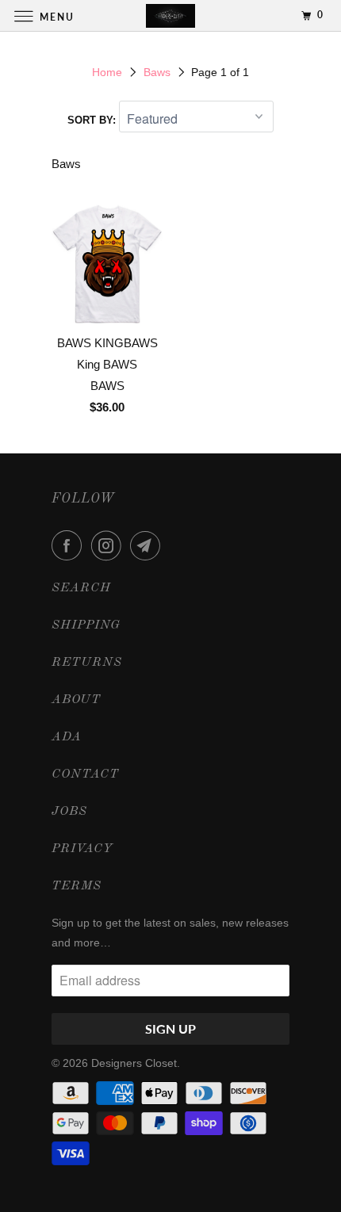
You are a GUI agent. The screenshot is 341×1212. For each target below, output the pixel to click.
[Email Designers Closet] (148, 545)
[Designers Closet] (171, 15)
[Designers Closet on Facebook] (70, 545)
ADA (67, 737)
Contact (85, 774)
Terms (77, 886)
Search (81, 588)
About (76, 700)
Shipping (86, 625)
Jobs (69, 811)
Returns (87, 662)
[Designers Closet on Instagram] (109, 545)
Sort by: (93, 120)
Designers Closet (134, 1063)
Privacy (82, 849)
